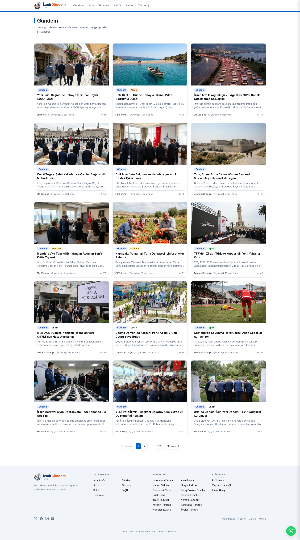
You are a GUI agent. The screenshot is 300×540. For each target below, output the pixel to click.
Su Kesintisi (159, 495)
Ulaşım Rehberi (189, 485)
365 (159, 446)
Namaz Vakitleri (161, 485)
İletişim (242, 518)
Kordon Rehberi (162, 504)
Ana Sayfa (99, 480)
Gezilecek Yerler (162, 490)
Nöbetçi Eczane (162, 509)
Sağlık (129, 5)
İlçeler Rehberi (189, 509)
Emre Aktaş (218, 490)
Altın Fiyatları (188, 480)
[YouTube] (52, 518)
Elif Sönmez (219, 480)
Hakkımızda (229, 518)
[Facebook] (41, 518)
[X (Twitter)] (36, 518)
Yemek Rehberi (190, 499)
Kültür (117, 5)
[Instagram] (47, 518)
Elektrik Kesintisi (190, 495)
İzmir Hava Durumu (163, 480)
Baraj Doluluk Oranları (193, 490)
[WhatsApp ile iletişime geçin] (291, 531)
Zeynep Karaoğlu (222, 485)
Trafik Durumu (161, 499)
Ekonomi (104, 5)
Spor (91, 5)
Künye (262, 518)
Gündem (78, 5)
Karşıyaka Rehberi (191, 504)
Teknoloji (143, 5)
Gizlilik (252, 518)
